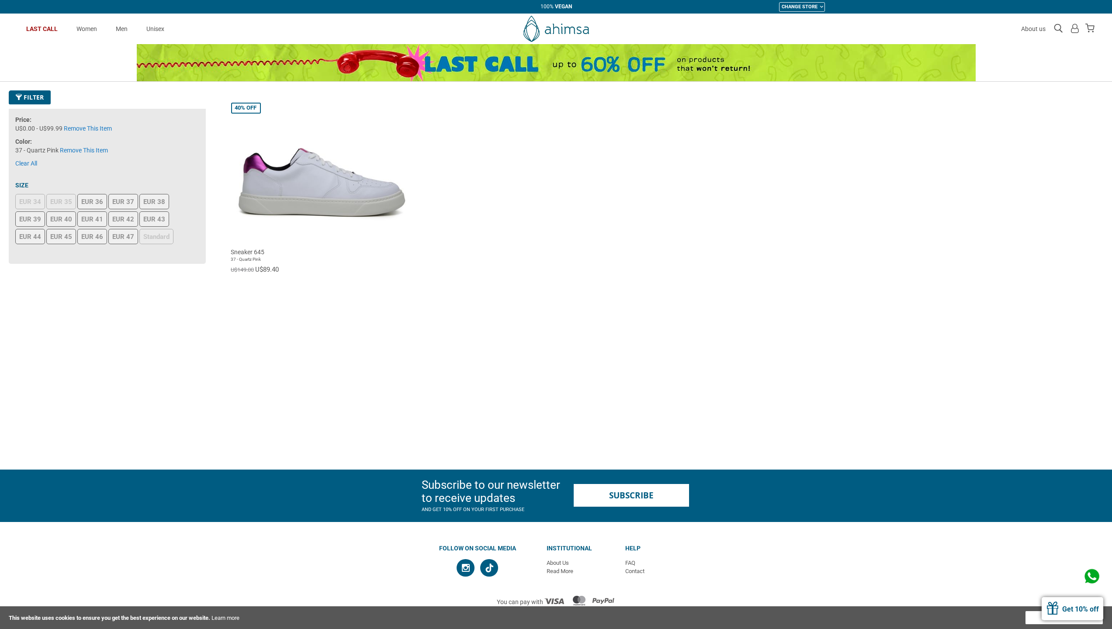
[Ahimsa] (556, 29)
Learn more (225, 618)
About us (1033, 28)
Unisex (155, 28)
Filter (33, 97)
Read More (560, 571)
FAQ (630, 563)
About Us (558, 563)
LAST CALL (42, 28)
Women (86, 28)
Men (122, 28)
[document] (556, 618)
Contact (634, 571)
